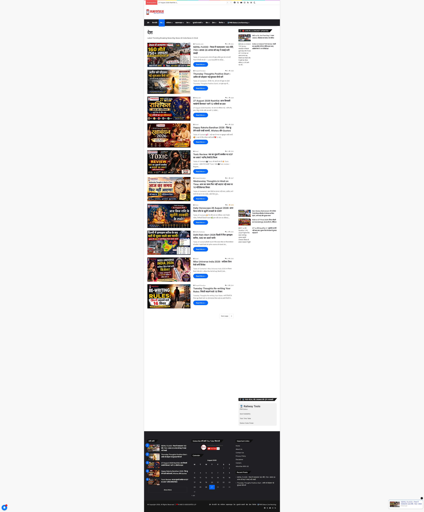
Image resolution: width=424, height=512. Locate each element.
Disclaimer (239, 459)
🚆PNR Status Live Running (237, 23)
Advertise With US (242, 466)
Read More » (200, 64)
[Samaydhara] (155, 12)
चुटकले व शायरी (197, 23)
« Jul (193, 495)
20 (212, 482)
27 (212, 487)
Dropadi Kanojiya (200, 71)
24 (194, 487)
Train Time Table (245, 418)
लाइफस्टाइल (178, 23)
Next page (224, 316)
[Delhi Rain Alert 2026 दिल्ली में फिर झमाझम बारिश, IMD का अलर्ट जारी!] (168, 243)
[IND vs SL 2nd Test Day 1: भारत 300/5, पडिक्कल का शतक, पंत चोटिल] (244, 37)
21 (218, 482)
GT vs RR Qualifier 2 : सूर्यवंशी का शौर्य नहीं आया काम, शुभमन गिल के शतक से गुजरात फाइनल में (264, 230)
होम (148, 23)
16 (229, 477)
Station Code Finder (247, 423)
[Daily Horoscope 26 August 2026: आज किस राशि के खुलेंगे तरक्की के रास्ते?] (168, 216)
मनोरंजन (168, 23)
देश (161, 23)
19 (206, 482)
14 (218, 477)
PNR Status (244, 409)
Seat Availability (245, 414)
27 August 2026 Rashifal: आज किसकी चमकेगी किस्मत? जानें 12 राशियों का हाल (181, 2)
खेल (207, 23)
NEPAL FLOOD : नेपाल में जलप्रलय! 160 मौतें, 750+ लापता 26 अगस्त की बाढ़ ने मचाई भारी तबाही (213, 50)
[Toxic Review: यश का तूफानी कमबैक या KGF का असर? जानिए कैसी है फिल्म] (168, 162)
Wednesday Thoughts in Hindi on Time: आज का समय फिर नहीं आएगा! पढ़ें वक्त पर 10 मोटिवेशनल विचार (213, 184)
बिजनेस (221, 23)
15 (223, 477)
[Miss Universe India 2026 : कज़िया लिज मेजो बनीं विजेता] (168, 269)
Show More (168, 490)
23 (229, 482)
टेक (187, 23)
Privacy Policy (241, 456)
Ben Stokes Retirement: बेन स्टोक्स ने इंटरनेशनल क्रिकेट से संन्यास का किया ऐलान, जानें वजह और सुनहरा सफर (264, 213)
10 (194, 477)
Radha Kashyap (200, 232)
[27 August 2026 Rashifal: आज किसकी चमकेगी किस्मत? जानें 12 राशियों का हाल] (168, 109)
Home (238, 446)
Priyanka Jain (199, 44)
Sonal (196, 124)
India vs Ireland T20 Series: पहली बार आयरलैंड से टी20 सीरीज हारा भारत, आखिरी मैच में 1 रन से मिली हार (264, 46)
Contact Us (240, 453)
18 (200, 482)
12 (206, 477)
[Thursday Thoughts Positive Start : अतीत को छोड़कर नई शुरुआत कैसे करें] (168, 82)
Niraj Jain (198, 98)
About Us (239, 449)
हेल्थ (213, 23)
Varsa (196, 205)
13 (212, 477)
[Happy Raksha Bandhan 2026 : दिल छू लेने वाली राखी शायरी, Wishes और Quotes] (168, 135)
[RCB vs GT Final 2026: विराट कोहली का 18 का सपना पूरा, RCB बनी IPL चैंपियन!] (244, 222)
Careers (238, 463)
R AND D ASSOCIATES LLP (187, 504)
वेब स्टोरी (154, 23)
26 (206, 487)
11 (200, 477)
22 (223, 482)
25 (200, 487)
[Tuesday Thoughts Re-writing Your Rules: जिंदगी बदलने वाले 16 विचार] (168, 296)
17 (194, 482)
